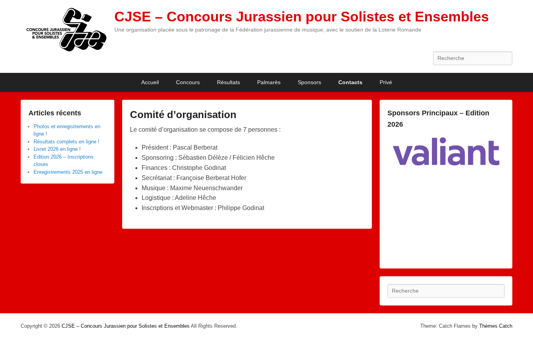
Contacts (350, 82)
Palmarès (269, 82)
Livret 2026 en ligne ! (57, 149)
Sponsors (309, 82)
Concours (188, 82)
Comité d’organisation (183, 114)
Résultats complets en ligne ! (66, 142)
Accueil (150, 82)
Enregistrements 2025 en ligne (68, 172)
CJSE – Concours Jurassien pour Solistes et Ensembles (301, 17)
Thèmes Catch (495, 326)
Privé (386, 82)
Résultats (228, 82)
